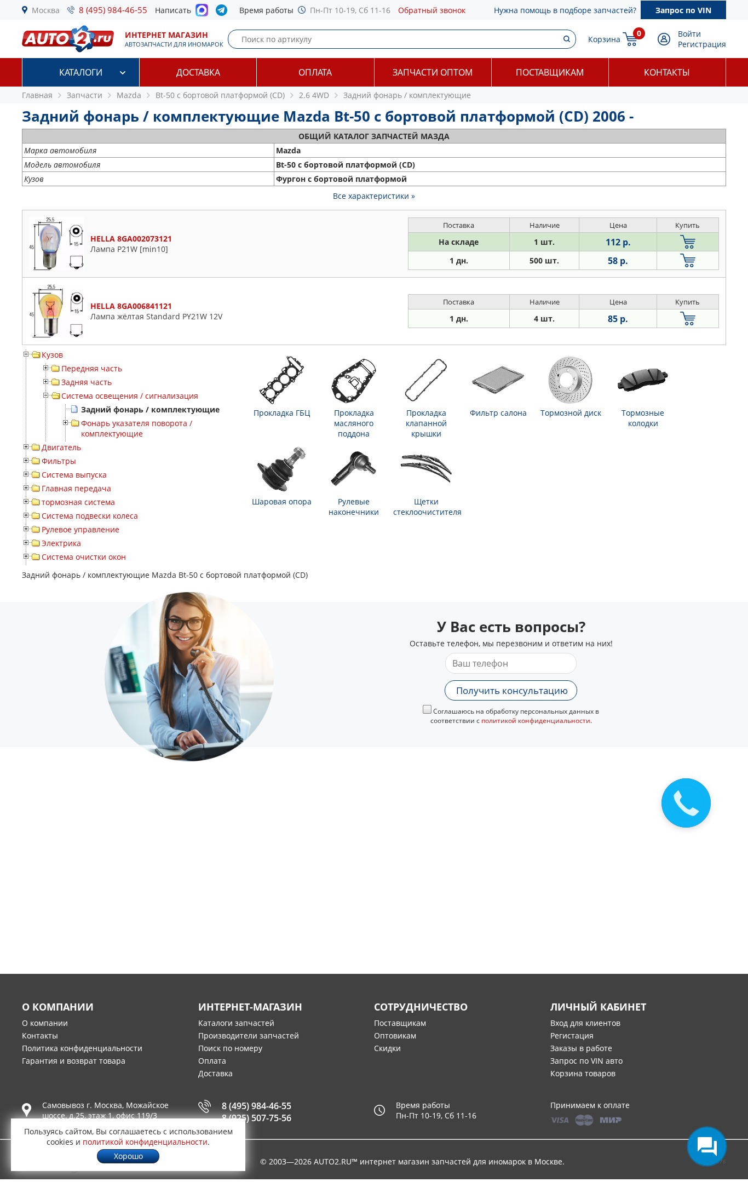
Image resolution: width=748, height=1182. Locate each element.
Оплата (315, 72)
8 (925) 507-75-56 (256, 1118)
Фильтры (59, 461)
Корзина (604, 39)
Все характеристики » (374, 196)
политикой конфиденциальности (535, 720)
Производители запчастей (248, 1035)
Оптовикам (395, 1035)
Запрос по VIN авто (586, 1060)
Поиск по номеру (230, 1048)
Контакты (667, 72)
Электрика (61, 543)
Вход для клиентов (585, 1023)
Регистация (572, 1035)
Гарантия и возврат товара (73, 1060)
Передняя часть (91, 368)
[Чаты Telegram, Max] (707, 1146)
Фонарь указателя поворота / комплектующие (136, 428)
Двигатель (61, 447)
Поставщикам (550, 72)
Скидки (387, 1048)
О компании (45, 1023)
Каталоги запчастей (236, 1023)
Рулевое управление (80, 529)
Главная (37, 95)
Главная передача (76, 488)
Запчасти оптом (433, 72)
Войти (689, 33)
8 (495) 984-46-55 (113, 9)
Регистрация (702, 44)
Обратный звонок (431, 10)
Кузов (52, 354)
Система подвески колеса (90, 515)
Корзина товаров (582, 1073)
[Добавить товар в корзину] (687, 242)
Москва (46, 10)
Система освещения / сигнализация (129, 396)
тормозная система (78, 502)
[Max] (201, 13)
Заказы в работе (581, 1048)
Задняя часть (86, 382)
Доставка (198, 72)
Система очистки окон (84, 557)
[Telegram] (224, 12)
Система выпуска (74, 474)
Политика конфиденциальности (82, 1048)
